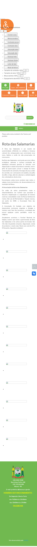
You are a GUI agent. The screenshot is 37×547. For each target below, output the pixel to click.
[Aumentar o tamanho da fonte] (24, 73)
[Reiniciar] (1, 31)
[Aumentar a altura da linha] (22, 75)
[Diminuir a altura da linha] (19, 75)
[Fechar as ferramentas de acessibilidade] (5, 31)
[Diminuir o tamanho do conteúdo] (24, 70)
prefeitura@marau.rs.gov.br (20, 489)
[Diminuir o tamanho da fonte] (21, 73)
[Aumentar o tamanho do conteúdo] (27, 70)
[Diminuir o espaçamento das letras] (25, 78)
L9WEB (26, 540)
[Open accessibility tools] (2, 21)
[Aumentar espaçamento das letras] (28, 78)
